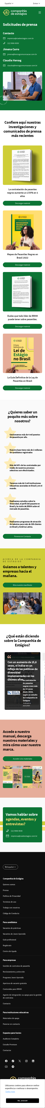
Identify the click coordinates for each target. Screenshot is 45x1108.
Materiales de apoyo (11, 1018)
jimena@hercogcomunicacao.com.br (22, 54)
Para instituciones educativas (16, 1012)
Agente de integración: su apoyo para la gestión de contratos (22, 996)
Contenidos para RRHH (12, 989)
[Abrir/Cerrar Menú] (39, 12)
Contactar (7, 1050)
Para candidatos (10, 922)
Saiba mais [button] (10, 1092)
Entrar (35, 3)
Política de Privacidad (11, 896)
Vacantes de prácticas (12, 928)
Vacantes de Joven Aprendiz (14, 934)
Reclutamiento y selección (14, 972)
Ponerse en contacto (11, 1024)
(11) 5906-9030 (13, 43)
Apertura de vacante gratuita (15, 983)
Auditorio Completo (11, 1039)
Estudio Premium (10, 1045)
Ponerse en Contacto (22, 536)
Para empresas (9, 960)
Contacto (6, 1004)
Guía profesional (9, 940)
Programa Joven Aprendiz (13, 978)
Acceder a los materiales (22, 759)
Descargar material (22, 203)
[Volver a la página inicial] (15, 12)
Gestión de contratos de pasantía (16, 966)
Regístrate (7, 945)
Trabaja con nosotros (11, 908)
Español (8, 3)
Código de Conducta (11, 913)
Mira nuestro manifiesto (22, 585)
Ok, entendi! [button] (23, 1101)
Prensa (6, 890)
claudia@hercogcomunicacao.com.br (22, 65)
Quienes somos (9, 885)
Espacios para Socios (12, 1032)
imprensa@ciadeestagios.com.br (20, 38)
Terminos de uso (9, 902)
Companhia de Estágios (13, 878)
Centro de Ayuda (9, 951)
